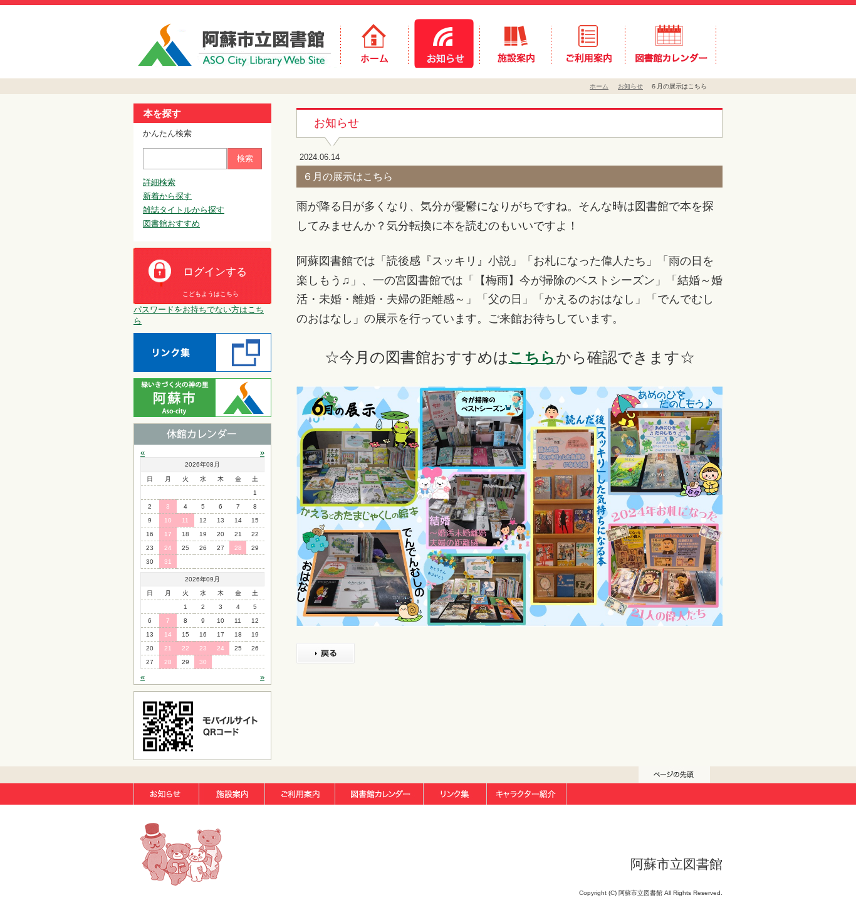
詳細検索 (159, 182)
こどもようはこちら (210, 293)
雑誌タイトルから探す (183, 209)
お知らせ (630, 86)
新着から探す (167, 196)
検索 (245, 158)
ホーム (599, 86)
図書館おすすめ (171, 223)
